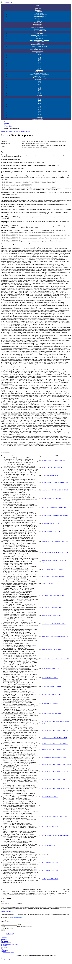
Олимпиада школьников (39, 73)
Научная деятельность (37, 32)
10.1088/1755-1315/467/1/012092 (51, 686)
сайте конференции (16, 917)
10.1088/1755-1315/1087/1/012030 (51, 607)
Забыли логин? (8, 934)
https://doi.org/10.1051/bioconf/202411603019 (55, 515)
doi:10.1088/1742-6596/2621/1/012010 (53, 576)
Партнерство (39, 38)
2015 (39, 115)
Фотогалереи (5, 947)
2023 (39, 59)
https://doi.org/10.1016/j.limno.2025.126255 (54, 460)
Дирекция (39, 11)
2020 (39, 63)
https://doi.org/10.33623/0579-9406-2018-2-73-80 (55, 835)
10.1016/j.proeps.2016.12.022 (50, 862)
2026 (39, 54)
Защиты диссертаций (39, 30)
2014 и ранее (39, 117)
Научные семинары (39, 48)
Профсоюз (4, 945)
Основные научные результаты (39, 35)
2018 (39, 66)
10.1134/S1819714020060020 (50, 669)
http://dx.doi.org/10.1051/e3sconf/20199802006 (55, 757)
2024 (39, 57)
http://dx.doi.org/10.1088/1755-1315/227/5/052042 (56, 788)
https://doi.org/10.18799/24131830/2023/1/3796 (55, 552)
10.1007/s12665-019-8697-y (50, 678)
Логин (19, 924)
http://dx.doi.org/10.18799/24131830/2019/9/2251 (56, 816)
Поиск (3, 901)
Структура (37, 10)
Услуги (38, 43)
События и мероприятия (37, 44)
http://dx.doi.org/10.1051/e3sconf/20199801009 (55, 730)
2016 (39, 114)
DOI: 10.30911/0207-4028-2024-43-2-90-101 (54, 507)
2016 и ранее (39, 70)
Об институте (37, 8)
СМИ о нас (38, 52)
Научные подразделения (40, 14)
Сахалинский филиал (39, 16)
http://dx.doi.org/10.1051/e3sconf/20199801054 (55, 771)
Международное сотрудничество (39, 40)
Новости (38, 96)
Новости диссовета (39, 29)
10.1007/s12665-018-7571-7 (50, 845)
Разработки (39, 36)
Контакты (4, 937)
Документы (4, 941)
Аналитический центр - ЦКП (37, 49)
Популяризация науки (38, 71)
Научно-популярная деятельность (39, 74)
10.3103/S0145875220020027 (50, 703)
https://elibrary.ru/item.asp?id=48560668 (53, 595)
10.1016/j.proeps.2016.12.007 (50, 870)
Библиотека (4, 950)
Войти (3, 930)
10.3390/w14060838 (47, 583)
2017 (39, 68)
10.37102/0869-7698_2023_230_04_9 (52, 569)
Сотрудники (39, 13)
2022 (39, 60)
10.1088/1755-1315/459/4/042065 (51, 694)
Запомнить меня (8, 928)
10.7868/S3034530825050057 (50, 475)
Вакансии (4, 939)
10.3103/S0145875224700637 (50, 524)
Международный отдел (39, 18)
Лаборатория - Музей (37, 51)
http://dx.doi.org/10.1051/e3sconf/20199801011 (55, 749)
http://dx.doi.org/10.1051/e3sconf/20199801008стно (56, 764)
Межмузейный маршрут (40, 78)
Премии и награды (39, 41)
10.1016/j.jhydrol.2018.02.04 (50, 826)
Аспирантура (37, 25)
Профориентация (37, 24)
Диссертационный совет (37, 27)
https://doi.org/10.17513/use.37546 (51, 713)
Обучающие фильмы (39, 76)
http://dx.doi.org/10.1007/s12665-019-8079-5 (54, 738)
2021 (39, 62)
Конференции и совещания (39, 46)
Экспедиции (38, 79)
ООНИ (39, 19)
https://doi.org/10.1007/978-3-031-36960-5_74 (55, 541)
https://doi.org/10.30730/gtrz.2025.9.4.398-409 (55, 482)
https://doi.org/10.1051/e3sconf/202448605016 (55, 490)
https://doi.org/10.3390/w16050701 (51, 498)
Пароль (19, 926)
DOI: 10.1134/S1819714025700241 (52, 467)
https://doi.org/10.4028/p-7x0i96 (51, 531)
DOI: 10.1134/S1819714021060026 (52, 649)
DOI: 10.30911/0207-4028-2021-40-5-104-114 (55, 636)
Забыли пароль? (9, 933)
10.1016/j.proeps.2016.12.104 (50, 879)
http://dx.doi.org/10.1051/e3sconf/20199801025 (55, 779)
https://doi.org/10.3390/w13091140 (51, 615)
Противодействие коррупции (9, 944)
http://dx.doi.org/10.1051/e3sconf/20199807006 (55, 744)
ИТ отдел (39, 21)
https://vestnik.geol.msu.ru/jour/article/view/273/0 (55, 659)
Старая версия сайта (37, 119)
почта (37, 5)
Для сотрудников (6, 942)
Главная (38, 6)
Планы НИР (39, 33)
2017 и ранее (39, 95)
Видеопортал (5, 949)
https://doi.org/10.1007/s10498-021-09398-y (54, 624)
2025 (39, 55)
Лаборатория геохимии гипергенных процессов (15, 131)
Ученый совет (37, 22)
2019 (39, 65)
